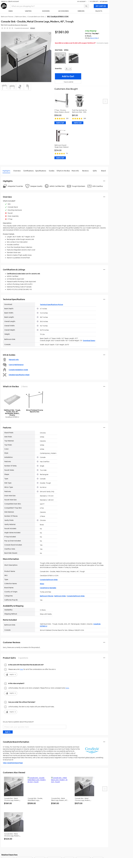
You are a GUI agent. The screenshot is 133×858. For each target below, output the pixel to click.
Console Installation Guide (18, 370)
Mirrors (81, 11)
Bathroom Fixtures (46, 596)
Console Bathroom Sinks (49, 580)
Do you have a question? (9, 176)
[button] (61, 58)
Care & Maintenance (16, 365)
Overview (17, 171)
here (21, 669)
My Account (81, 1)
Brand (103, 171)
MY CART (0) (101, 6)
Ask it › (8, 732)
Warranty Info (14, 360)
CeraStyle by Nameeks (48, 588)
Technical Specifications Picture (51, 305)
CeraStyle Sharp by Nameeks (17, 25)
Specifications (40, 171)
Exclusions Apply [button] (102, 43)
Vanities (28, 11)
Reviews (85, 171)
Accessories (63, 11)
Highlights (6, 171)
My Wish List (94, 1)
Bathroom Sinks (60, 596)
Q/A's (95, 171)
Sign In (3, 1)
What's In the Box (63, 171)
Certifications (28, 171)
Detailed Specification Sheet (19, 375)
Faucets (98, 11)
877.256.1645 (103, 1)
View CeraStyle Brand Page (13, 763)
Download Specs (89, 341)
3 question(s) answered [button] (22, 28)
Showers (46, 11)
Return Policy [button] (94, 38)
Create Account (13, 1)
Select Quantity (75, 69)
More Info (75, 171)
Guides (51, 171)
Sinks (10, 11)
